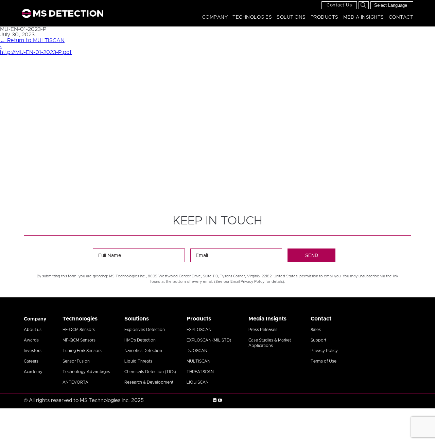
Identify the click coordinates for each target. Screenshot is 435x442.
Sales (316, 330)
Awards (31, 340)
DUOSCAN (197, 351)
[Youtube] (220, 400)
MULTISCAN (198, 361)
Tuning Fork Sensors (82, 351)
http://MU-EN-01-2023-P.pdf (36, 52)
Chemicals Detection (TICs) (150, 372)
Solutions (291, 17)
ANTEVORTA (75, 382)
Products (324, 17)
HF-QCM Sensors (79, 330)
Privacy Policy (324, 351)
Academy (33, 372)
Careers (31, 361)
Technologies (252, 17)
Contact (401, 17)
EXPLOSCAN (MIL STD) (209, 340)
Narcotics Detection (143, 351)
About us (32, 330)
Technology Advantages (86, 372)
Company (215, 17)
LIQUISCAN (198, 382)
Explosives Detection (144, 330)
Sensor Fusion (76, 361)
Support (318, 340)
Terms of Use (323, 361)
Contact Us (339, 5)
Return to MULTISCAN (32, 40)
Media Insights (363, 17)
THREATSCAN (200, 372)
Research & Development (148, 382)
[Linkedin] (214, 400)
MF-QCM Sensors (79, 340)
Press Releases (262, 330)
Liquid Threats (138, 361)
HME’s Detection (140, 340)
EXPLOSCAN (199, 330)
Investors (32, 351)
